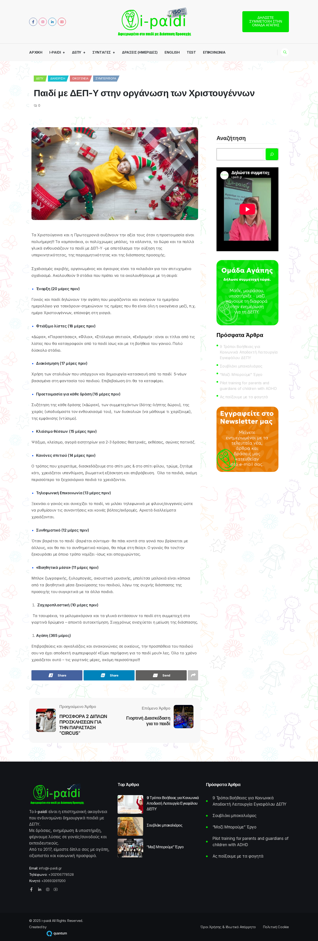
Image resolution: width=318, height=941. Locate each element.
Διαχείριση (57, 78)
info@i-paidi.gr (50, 868)
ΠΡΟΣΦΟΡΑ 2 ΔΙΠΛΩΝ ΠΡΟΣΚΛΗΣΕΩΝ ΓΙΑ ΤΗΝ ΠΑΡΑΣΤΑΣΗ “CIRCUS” (83, 725)
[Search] (272, 154)
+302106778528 (61, 874)
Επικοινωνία (214, 52)
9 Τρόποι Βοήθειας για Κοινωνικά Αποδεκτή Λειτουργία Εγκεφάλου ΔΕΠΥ (249, 352)
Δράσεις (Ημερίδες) (140, 52)
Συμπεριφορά (105, 78)
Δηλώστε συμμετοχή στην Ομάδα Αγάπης (265, 21)
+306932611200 (53, 881)
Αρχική (35, 52)
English (172, 52)
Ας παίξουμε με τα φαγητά (244, 397)
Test (191, 52)
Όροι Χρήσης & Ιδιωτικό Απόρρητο (228, 927)
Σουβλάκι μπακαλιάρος (241, 366)
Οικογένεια (80, 78)
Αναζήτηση (231, 138)
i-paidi (55, 52)
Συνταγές (101, 52)
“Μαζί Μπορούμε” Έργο (241, 374)
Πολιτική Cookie (276, 927)
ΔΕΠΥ (76, 52)
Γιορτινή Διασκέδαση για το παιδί (148, 720)
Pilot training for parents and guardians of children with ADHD (248, 386)
